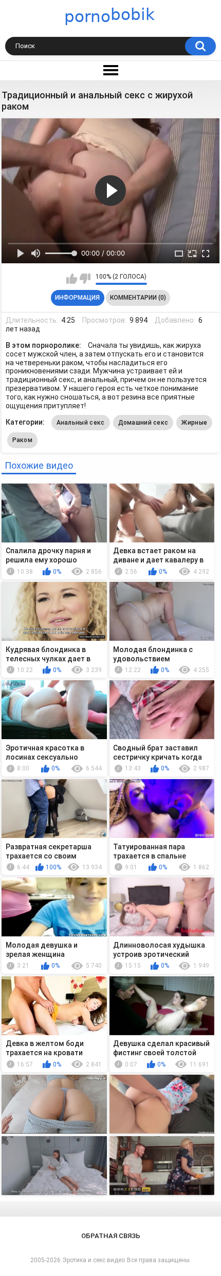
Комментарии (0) (138, 297)
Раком (22, 440)
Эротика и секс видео (94, 1260)
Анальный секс (81, 422)
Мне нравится (71, 279)
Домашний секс (143, 422)
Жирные (194, 422)
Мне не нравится (85, 279)
